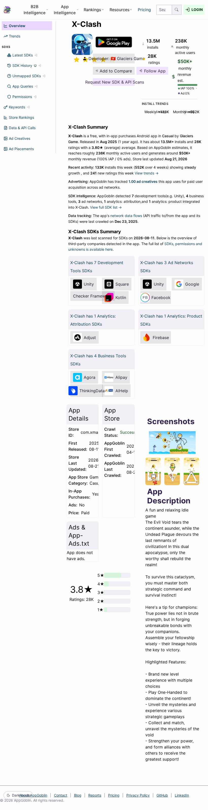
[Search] (177, 10)
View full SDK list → (106, 207)
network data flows (126, 215)
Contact (60, 795)
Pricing (144, 9)
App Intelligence (65, 9)
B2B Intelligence (34, 9)
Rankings (92, 9)
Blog (77, 795)
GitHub (162, 795)
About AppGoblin (33, 795)
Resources (119, 9)
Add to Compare (116, 70)
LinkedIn (182, 795)
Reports (94, 795)
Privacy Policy (138, 795)
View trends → (147, 173)
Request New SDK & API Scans (114, 82)
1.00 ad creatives (143, 181)
